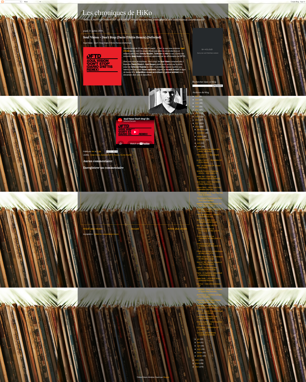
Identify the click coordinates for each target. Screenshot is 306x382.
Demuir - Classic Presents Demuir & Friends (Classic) (210, 312)
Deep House (95, 155)
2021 (197, 110)
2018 (197, 120)
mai (198, 342)
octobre (200, 136)
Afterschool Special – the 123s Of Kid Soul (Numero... (210, 210)
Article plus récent (92, 228)
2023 (197, 103)
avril (199, 346)
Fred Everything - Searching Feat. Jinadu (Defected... (209, 323)
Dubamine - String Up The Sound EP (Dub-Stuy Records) (209, 290)
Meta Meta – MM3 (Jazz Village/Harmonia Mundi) (207, 221)
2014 (197, 363)
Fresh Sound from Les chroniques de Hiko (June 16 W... (210, 252)
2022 (197, 106)
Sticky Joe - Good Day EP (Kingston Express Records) (208, 177)
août (199, 143)
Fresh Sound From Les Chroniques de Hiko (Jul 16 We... (208, 231)
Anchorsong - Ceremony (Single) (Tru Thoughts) (209, 296)
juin (198, 339)
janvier (200, 356)
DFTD (111, 155)
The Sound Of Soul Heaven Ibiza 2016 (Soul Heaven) (209, 199)
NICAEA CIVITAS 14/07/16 (207, 225)
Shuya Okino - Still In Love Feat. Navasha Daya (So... (209, 188)
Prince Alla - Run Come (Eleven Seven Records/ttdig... (209, 301)
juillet (199, 146)
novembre (201, 133)
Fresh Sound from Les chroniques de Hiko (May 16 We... (210, 258)
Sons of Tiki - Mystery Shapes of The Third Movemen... (209, 263)
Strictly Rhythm (126, 155)
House (116, 155)
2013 (197, 367)
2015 (197, 360)
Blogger (166, 377)
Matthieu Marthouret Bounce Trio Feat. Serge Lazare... (209, 205)
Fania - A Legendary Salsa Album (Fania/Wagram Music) (209, 274)
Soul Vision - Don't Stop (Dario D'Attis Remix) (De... (208, 183)
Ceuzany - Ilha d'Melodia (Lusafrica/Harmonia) (206, 334)
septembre (201, 140)
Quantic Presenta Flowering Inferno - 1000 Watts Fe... (207, 172)
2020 (197, 113)
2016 (197, 127)
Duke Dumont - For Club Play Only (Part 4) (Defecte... (210, 194)
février (199, 352)
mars (199, 349)
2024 (197, 100)
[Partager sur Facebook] (114, 151)
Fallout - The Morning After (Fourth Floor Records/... (207, 269)
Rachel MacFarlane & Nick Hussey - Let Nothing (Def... (208, 307)
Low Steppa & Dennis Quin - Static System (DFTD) (208, 317)
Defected (104, 155)
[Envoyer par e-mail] (107, 151)
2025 (197, 96)
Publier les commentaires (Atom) (106, 234)
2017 (197, 123)
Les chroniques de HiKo (117, 12)
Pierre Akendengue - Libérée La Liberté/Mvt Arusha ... (209, 215)
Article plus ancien (177, 228)
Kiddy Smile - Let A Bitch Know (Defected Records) (208, 279)
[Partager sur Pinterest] (116, 151)
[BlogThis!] (110, 151)
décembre (201, 129)
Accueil (135, 228)
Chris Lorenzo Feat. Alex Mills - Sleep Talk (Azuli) (209, 150)
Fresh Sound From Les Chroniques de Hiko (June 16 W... (209, 238)
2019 (197, 117)
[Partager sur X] (112, 151)
